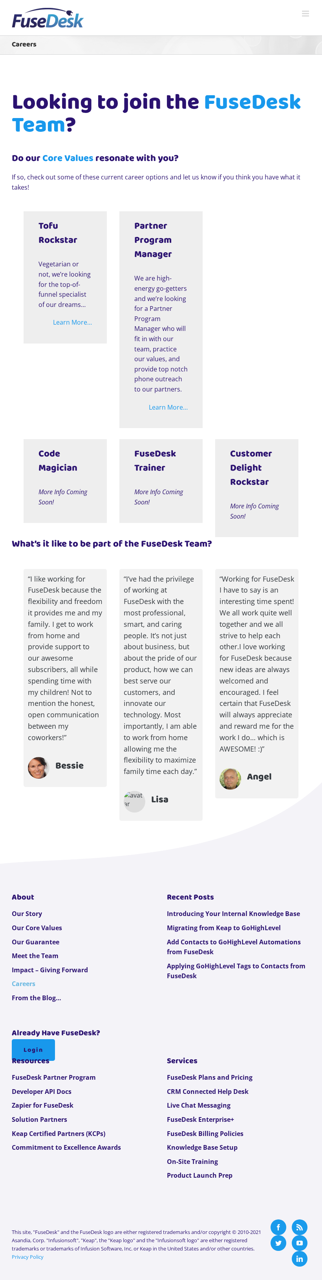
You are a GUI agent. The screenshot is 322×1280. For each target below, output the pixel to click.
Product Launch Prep (199, 1175)
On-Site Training (192, 1161)
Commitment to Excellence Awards (66, 1147)
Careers (23, 983)
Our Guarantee (35, 942)
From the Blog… (36, 998)
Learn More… (72, 322)
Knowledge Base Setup (202, 1147)
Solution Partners (39, 1119)
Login (33, 1050)
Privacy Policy (28, 1256)
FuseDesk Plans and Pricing (209, 1077)
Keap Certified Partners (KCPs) (58, 1133)
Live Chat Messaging (199, 1105)
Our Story (27, 913)
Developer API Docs (41, 1091)
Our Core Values (37, 928)
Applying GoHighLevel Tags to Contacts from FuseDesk (236, 971)
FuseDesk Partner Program (54, 1077)
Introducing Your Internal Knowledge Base (233, 913)
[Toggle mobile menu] (306, 13)
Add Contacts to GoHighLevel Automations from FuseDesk (234, 947)
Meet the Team (35, 955)
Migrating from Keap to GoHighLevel (224, 928)
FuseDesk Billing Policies (205, 1133)
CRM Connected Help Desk (208, 1091)
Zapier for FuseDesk (42, 1105)
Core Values (67, 158)
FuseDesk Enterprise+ (200, 1119)
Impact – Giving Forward (50, 970)
